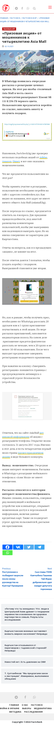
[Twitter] (29, 547)
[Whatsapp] (7, 552)
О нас (25, 705)
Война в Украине (9, 708)
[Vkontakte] (18, 547)
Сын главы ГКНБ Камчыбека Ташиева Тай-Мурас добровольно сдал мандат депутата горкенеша (41, 579)
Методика (15, 711)
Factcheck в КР (9, 29)
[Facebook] (7, 547)
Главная (14, 705)
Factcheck (37, 705)
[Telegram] (39, 547)
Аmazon (7, 161)
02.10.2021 (9, 46)
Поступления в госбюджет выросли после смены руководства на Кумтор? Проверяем (12, 577)
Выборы (26, 708)
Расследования (33, 711)
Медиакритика (43, 708)
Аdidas (43, 157)
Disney (16, 161)
